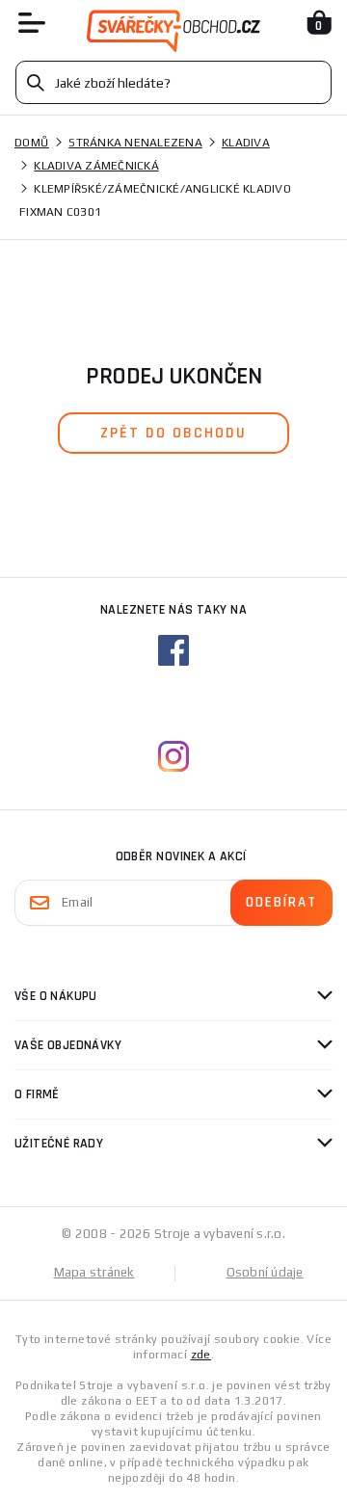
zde (201, 1354)
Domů (31, 142)
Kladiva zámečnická (96, 165)
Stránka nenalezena (135, 142)
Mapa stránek (94, 1272)
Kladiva (246, 142)
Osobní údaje (265, 1272)
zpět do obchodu (173, 433)
